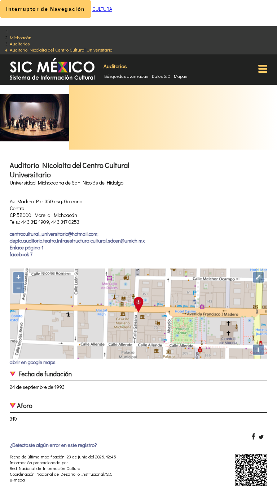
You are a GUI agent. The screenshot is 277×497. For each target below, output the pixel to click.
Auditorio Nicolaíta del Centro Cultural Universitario (61, 49)
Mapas (180, 76)
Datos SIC (161, 76)
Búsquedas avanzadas (126, 76)
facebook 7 (21, 254)
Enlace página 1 (26, 247)
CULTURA (102, 8)
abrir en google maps (33, 362)
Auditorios (20, 43)
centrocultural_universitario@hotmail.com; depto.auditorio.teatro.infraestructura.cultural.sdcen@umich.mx (77, 237)
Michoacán (20, 37)
